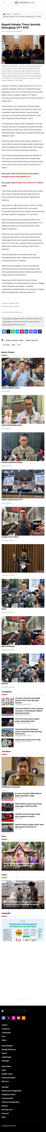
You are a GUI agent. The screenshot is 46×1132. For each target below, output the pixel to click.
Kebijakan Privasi (8, 1094)
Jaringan (5, 1087)
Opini (4, 1070)
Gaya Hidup (6, 1066)
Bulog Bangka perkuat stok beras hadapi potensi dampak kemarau (22, 903)
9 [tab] (34, 911)
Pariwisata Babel (8, 1078)
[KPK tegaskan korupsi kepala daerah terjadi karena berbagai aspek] (23, 409)
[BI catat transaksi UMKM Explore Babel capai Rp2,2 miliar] (8, 797)
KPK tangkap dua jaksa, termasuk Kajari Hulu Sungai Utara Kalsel (21, 536)
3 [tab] (23, 872)
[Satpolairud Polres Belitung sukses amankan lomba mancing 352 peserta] (8, 732)
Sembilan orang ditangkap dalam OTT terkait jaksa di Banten (21, 645)
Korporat (5, 1113)
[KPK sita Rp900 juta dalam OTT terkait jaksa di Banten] (23, 668)
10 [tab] (37, 911)
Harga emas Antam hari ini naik (27, 740)
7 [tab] (28, 911)
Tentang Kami (7, 1098)
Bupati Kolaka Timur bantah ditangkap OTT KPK (22, 17)
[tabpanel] (23, 856)
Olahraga (5, 1061)
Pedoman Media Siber (10, 1102)
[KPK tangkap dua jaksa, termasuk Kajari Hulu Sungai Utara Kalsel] (23, 521)
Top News (6, 751)
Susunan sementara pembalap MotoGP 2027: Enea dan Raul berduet (27, 700)
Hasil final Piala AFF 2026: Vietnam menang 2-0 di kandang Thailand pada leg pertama (29, 711)
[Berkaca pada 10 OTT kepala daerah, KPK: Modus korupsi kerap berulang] (23, 446)
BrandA (5, 1106)
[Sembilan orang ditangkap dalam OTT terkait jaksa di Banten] (23, 630)
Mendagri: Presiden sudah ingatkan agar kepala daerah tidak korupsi (22, 386)
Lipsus (4, 1053)
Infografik (6, 913)
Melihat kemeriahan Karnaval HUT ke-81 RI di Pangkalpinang (22, 864)
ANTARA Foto (7, 1110)
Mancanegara (7, 1046)
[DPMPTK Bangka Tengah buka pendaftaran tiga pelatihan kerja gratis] (23, 771)
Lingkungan (6, 1057)
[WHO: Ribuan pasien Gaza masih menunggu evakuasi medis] (8, 807)
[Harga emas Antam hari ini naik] (8, 743)
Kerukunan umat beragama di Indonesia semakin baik (20, 991)
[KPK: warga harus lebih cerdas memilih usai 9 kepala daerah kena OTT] (23, 484)
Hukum (16, 14)
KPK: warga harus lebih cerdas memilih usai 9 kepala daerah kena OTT (21, 498)
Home (7, 14)
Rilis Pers (5, 1081)
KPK (13, 345)
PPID (3, 1117)
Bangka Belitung (8, 1049)
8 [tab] (31, 911)
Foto (4, 836)
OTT (19, 345)
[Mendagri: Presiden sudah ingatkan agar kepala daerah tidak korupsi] (23, 372)
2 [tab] (20, 872)
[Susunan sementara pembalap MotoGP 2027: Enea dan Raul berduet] (8, 701)
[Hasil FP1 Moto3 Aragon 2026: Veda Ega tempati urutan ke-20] (8, 828)
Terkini (4, 1025)
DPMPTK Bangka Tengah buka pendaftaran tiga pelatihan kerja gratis (22, 786)
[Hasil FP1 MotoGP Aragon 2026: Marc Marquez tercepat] (8, 817)
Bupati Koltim (32, 340)
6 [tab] (25, 911)
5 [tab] (29, 872)
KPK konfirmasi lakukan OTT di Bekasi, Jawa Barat (21, 608)
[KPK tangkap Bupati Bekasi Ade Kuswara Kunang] (23, 558)
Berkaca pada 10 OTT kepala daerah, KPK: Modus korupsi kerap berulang (23, 461)
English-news (7, 1074)
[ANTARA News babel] (25, 3)
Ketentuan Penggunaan (11, 1091)
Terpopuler (7, 692)
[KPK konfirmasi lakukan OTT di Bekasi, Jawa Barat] (23, 593)
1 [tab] (17, 872)
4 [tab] (26, 872)
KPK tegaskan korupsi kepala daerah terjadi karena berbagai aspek (21, 424)
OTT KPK (6, 345)
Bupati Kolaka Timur (14, 340)
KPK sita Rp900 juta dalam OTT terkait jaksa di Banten (22, 682)
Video (4, 875)
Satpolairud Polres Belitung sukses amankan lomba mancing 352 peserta (28, 731)
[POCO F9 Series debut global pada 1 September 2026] (8, 722)
